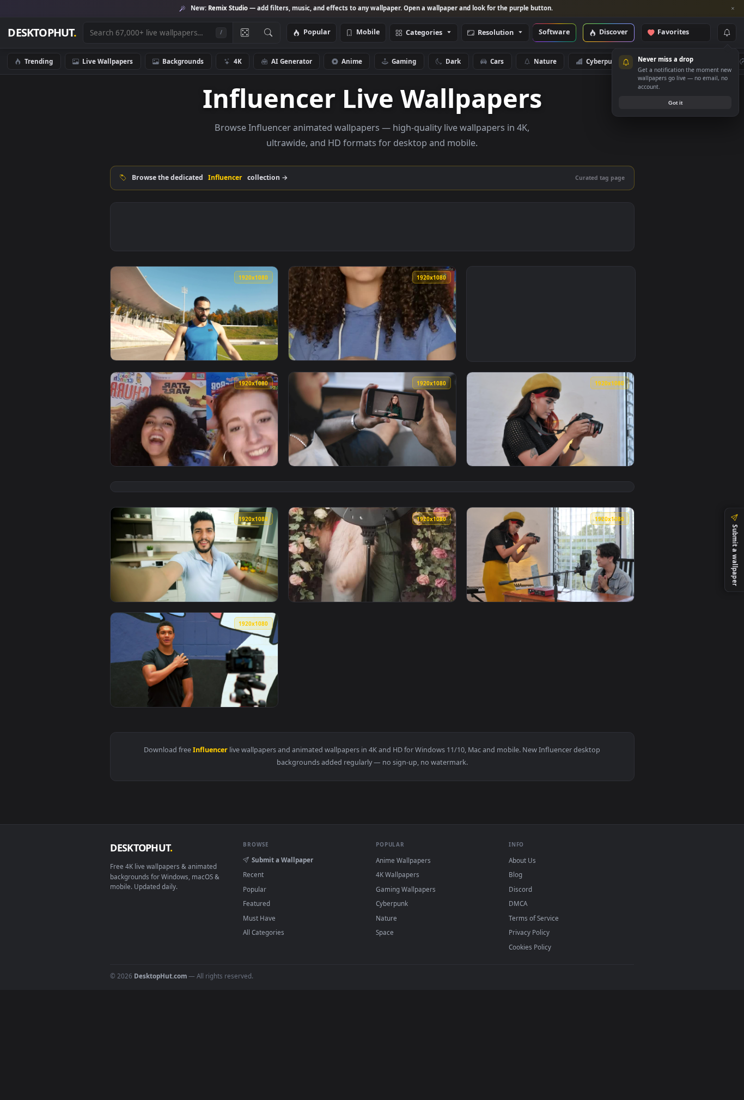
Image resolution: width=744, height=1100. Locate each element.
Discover (613, 32)
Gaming (404, 61)
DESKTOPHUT (141, 847)
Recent (253, 874)
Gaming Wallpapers (406, 889)
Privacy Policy (529, 932)
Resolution (496, 33)
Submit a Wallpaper (282, 859)
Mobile (368, 32)
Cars (497, 61)
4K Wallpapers (397, 874)
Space (385, 932)
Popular (317, 32)
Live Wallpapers (107, 61)
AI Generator (291, 61)
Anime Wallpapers (403, 860)
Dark (453, 61)
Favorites (678, 32)
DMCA (518, 903)
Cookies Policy (530, 946)
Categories (424, 33)
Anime (351, 61)
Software (554, 32)
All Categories (263, 932)
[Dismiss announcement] (733, 9)
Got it (675, 103)
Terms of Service (534, 918)
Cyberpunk (603, 61)
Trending (39, 61)
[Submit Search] (268, 32)
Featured (256, 903)
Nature (545, 61)
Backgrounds (183, 61)
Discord (520, 889)
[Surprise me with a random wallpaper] (245, 32)
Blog (515, 874)
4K (238, 61)
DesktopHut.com (160, 975)
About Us (522, 860)
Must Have (259, 918)
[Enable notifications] (726, 32)
